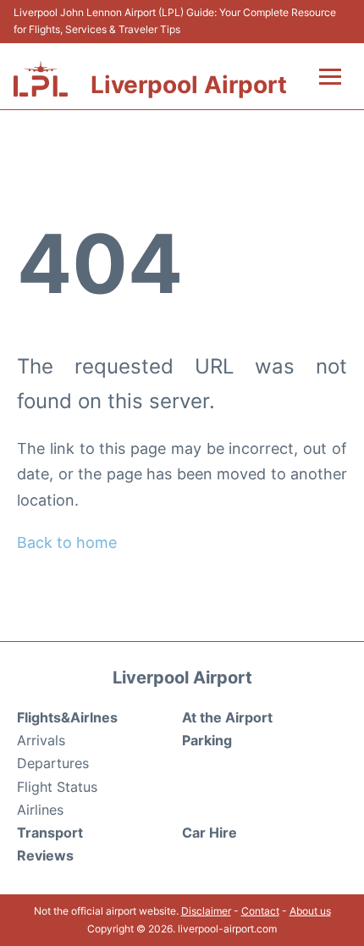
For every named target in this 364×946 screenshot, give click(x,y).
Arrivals (41, 740)
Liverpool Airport (189, 85)
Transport (50, 832)
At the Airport (227, 717)
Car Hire (209, 832)
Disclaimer (206, 911)
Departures (53, 763)
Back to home (67, 542)
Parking (207, 740)
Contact (260, 911)
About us (310, 911)
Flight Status (57, 786)
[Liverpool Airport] (41, 79)
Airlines (40, 809)
